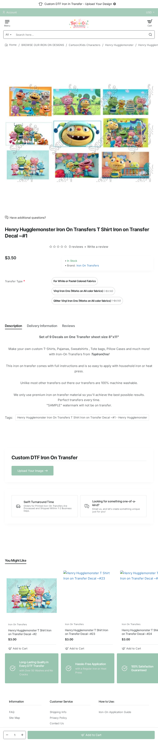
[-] (6, 735)
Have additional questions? (28, 217)
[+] (22, 735)
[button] (91, 735)
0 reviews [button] (76, 247)
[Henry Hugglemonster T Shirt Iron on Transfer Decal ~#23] (88, 595)
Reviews (68, 326)
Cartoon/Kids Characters (84, 45)
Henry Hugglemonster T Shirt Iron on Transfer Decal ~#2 (29, 632)
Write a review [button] (97, 247)
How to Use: (107, 701)
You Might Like (15, 560)
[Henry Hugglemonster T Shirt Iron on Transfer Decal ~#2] (32, 595)
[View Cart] (150, 23)
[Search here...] (150, 35)
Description (13, 326)
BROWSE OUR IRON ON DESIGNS (42, 45)
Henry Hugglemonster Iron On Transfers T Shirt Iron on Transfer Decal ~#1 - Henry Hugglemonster (82, 417)
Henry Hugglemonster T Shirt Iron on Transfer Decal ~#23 (86, 631)
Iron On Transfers (88, 265)
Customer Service (61, 701)
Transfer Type (14, 281)
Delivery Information (42, 326)
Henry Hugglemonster (119, 45)
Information (16, 701)
